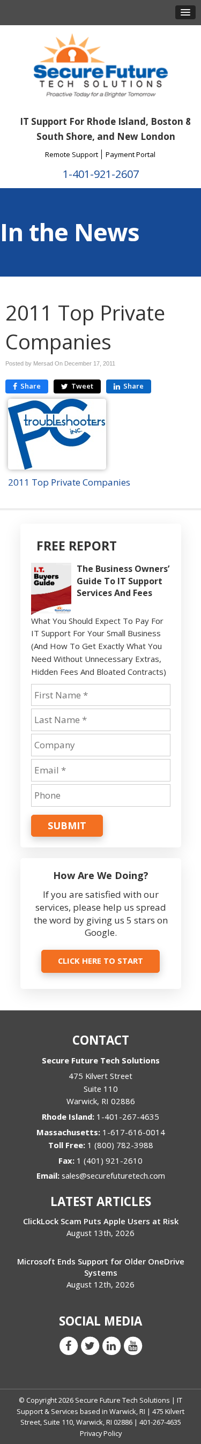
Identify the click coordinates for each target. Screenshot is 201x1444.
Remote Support (71, 154)
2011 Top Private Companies (69, 482)
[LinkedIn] (111, 1345)
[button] (185, 12)
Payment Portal (130, 154)
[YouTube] (133, 1345)
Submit (67, 825)
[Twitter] (90, 1345)
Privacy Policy (101, 1433)
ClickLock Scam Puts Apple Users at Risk (100, 1221)
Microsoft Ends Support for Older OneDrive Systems (100, 1267)
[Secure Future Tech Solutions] (101, 64)
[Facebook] (68, 1345)
